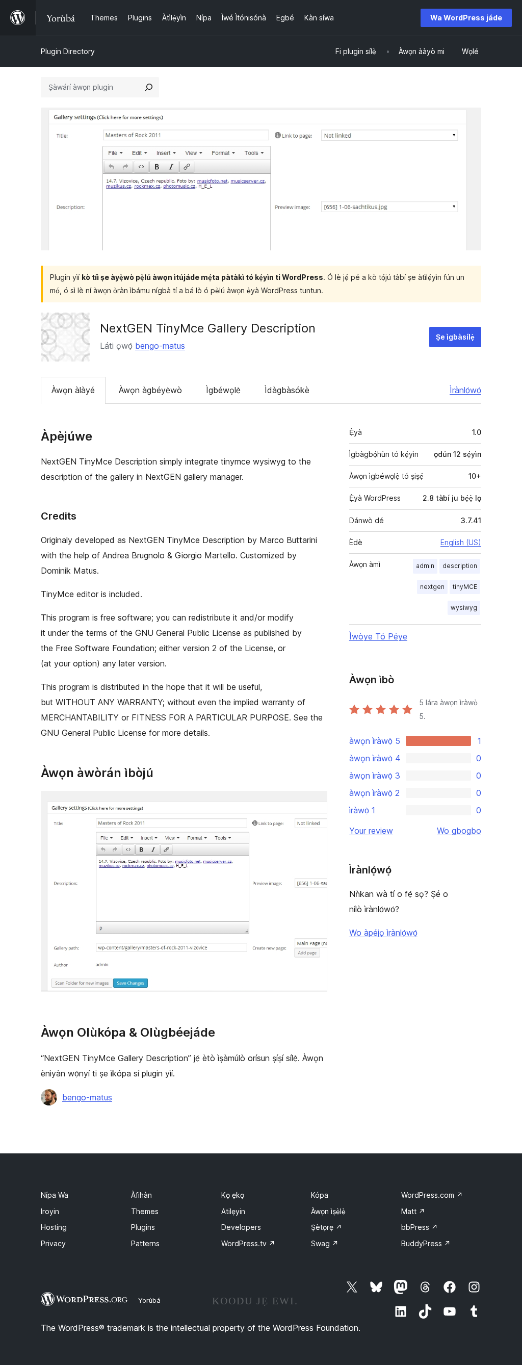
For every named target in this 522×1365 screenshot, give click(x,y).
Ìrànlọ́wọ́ (465, 390)
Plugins (143, 1227)
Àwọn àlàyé (73, 390)
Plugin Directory (68, 51)
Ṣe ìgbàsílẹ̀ (455, 336)
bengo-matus (160, 346)
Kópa (319, 1195)
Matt (413, 1211)
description (459, 566)
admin (425, 566)
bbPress (419, 1227)
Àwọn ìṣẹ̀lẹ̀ (328, 1211)
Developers (241, 1227)
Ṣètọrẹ (326, 1227)
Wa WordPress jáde (466, 17)
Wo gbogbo (459, 831)
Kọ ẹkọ (232, 1195)
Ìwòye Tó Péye (378, 636)
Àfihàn (141, 1195)
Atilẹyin (233, 1211)
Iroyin (50, 1211)
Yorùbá (149, 1300)
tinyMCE (465, 586)
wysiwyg (464, 607)
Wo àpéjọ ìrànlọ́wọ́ (383, 933)
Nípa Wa (54, 1195)
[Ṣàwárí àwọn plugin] (149, 87)
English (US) (460, 542)
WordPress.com (432, 1195)
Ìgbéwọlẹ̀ (223, 390)
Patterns (145, 1243)
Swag (324, 1243)
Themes (145, 1211)
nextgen (432, 586)
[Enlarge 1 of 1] (313, 805)
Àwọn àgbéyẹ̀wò (150, 390)
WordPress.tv (248, 1243)
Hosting (54, 1227)
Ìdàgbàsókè (287, 390)
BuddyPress (426, 1243)
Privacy (53, 1243)
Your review (371, 831)
